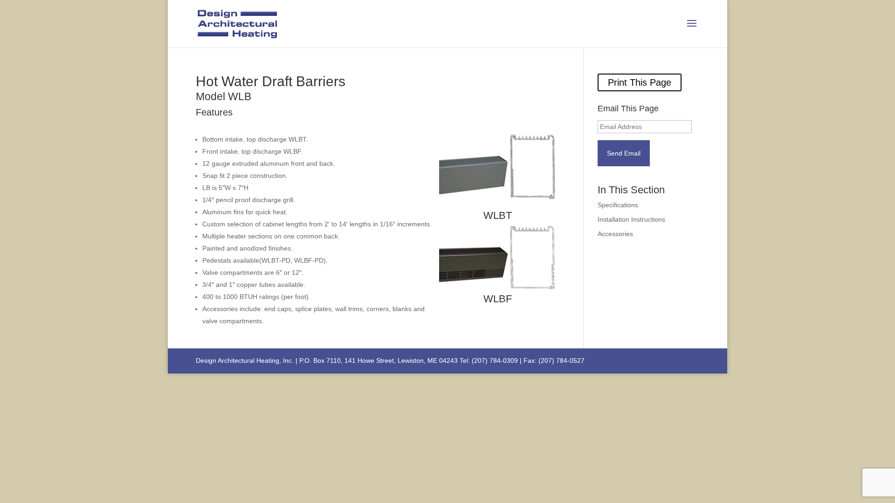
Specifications (618, 205)
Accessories (615, 234)
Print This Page (639, 82)
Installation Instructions (631, 219)
